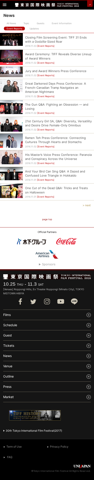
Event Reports (14, 28)
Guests (40, 23)
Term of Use (14, 446)
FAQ (9, 457)
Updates (34, 28)
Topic (26, 23)
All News (11, 23)
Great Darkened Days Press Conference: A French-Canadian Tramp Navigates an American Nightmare (55, 88)
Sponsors (48, 264)
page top (47, 219)
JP (90, 5)
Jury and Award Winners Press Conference (55, 71)
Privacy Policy (59, 446)
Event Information (62, 23)
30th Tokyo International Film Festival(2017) (34, 430)
